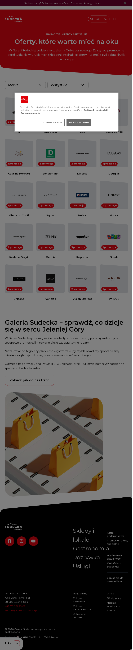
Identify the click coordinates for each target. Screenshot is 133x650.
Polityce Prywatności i (96, 110)
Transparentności (31, 113)
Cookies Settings (52, 122)
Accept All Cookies (78, 122)
